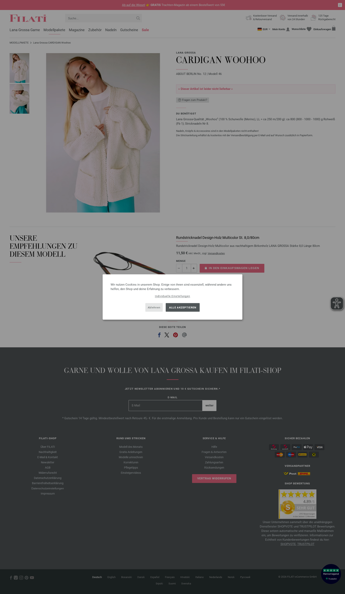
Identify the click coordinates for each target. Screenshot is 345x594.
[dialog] (172, 297)
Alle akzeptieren (182, 307)
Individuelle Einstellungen (172, 296)
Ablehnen (154, 307)
